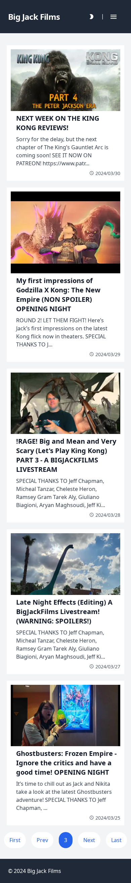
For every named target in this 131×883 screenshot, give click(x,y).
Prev (42, 840)
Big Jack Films (44, 871)
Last (116, 840)
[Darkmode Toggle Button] (91, 16)
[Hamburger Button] (113, 16)
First (14, 840)
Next (89, 840)
